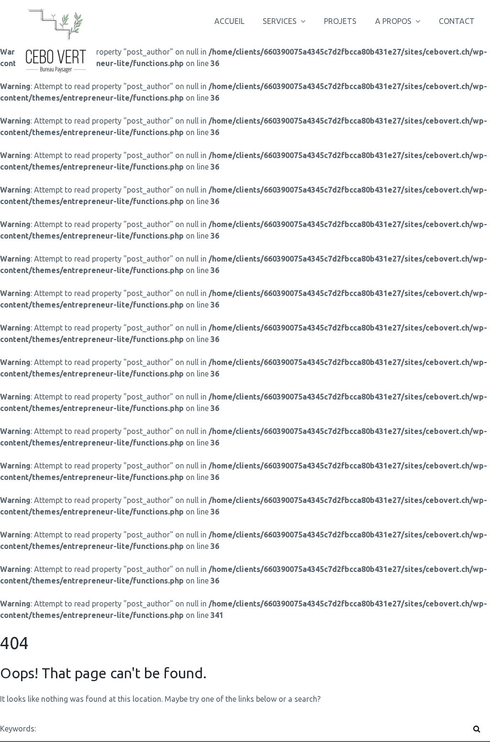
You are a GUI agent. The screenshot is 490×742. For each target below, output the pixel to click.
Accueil (229, 21)
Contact (457, 21)
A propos (393, 21)
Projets (340, 21)
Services (280, 21)
